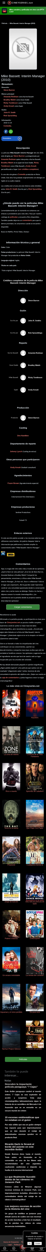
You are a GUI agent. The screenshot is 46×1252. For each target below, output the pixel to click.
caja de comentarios (10, 678)
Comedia (7, 126)
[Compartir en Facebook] (6, 131)
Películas (23, 1059)
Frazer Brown (13, 483)
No (29, 1243)
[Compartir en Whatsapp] (10, 131)
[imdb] (10, 554)
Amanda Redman (11, 97)
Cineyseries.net (13, 622)
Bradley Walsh (10, 100)
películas (14, 217)
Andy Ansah (9, 106)
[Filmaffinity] (3, 555)
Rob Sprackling (10, 116)
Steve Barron (9, 90)
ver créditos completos (28, 169)
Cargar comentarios (23, 607)
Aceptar (37, 1243)
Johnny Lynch (16, 451)
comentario (27, 220)
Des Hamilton (23, 436)
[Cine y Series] (20, 4)
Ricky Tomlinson (11, 103)
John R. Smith (10, 112)
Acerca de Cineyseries (11, 1242)
